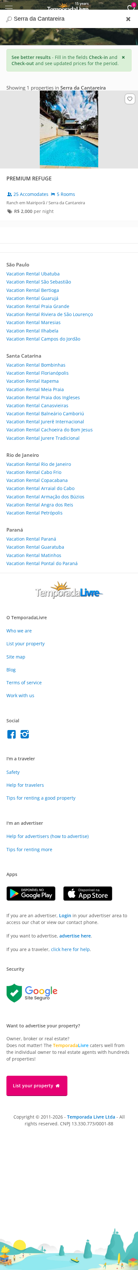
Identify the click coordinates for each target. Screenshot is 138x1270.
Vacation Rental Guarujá (32, 298)
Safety (13, 772)
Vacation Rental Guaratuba (35, 547)
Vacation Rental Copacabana (37, 480)
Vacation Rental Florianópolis (37, 373)
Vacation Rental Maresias (33, 322)
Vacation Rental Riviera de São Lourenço (49, 314)
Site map (15, 657)
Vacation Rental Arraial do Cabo (40, 488)
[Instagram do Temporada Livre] (25, 736)
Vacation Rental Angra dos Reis (39, 505)
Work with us (20, 695)
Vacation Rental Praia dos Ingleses (43, 397)
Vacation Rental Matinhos (33, 555)
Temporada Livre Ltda (91, 1117)
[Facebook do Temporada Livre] (13, 736)
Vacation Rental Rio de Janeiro (38, 464)
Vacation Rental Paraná (31, 539)
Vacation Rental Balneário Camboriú (45, 413)
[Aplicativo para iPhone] (91, 899)
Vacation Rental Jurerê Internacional (45, 422)
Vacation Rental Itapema (32, 381)
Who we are (19, 631)
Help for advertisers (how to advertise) (47, 836)
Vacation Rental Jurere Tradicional (43, 438)
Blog (11, 670)
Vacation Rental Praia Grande (37, 306)
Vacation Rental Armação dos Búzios (45, 497)
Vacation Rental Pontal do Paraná (42, 563)
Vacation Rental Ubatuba (33, 274)
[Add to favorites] (130, 99)
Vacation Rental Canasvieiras (37, 405)
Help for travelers (25, 785)
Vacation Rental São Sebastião (38, 282)
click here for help (70, 949)
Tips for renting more (29, 849)
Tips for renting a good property (40, 798)
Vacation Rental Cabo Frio (33, 472)
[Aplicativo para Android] (34, 899)
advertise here (75, 936)
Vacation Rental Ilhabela (32, 331)
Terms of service (24, 682)
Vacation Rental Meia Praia (35, 389)
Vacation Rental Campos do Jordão (43, 339)
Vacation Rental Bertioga (32, 290)
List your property (25, 643)
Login (65, 915)
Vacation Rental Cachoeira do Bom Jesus (49, 430)
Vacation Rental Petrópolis (34, 513)
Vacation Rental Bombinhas (35, 365)
